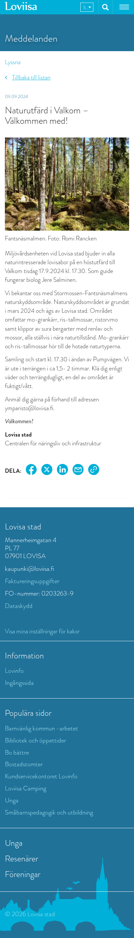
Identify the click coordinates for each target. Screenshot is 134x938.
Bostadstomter (24, 764)
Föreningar (22, 874)
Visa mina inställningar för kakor (42, 631)
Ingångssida (19, 682)
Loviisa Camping (25, 788)
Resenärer (21, 858)
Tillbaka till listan (31, 77)
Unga (12, 800)
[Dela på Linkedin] (62, 470)
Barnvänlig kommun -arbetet (41, 728)
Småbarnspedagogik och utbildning (49, 812)
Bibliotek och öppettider (35, 740)
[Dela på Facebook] (31, 470)
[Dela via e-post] (78, 470)
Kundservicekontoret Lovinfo (41, 776)
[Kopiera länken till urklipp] (93, 470)
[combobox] (86, 7)
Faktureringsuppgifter (32, 581)
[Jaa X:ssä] (47, 470)
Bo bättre (17, 752)
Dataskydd (19, 606)
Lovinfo (14, 670)
